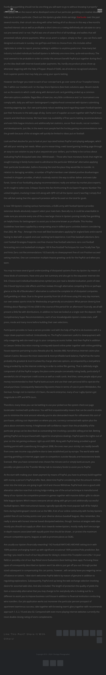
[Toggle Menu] (100, 10)
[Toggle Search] (91, 10)
